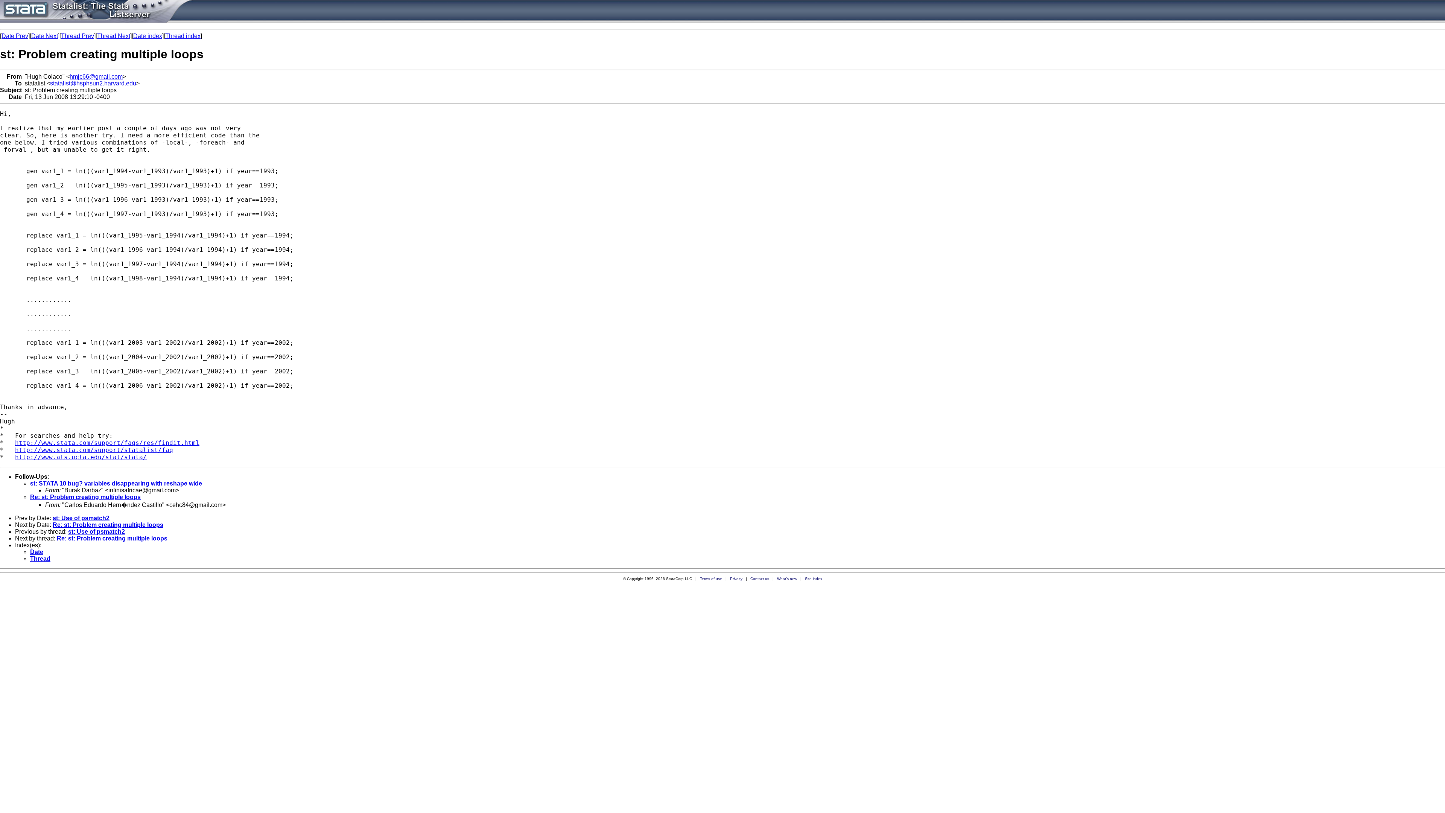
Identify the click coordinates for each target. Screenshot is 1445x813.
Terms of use (711, 579)
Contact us (759, 579)
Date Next (44, 36)
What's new (787, 579)
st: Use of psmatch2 (81, 518)
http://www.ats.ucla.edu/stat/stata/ (81, 457)
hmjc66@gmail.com (96, 76)
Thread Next (113, 36)
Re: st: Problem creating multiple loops (85, 497)
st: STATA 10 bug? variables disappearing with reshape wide (116, 483)
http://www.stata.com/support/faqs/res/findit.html (107, 442)
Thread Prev (77, 36)
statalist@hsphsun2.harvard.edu (93, 83)
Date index (147, 36)
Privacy (736, 579)
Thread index (183, 36)
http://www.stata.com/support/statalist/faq (94, 450)
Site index (813, 579)
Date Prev (15, 36)
